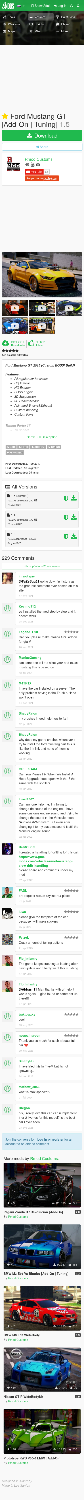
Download (45, 135)
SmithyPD (26, 1061)
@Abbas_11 (28, 989)
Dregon (24, 1108)
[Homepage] (27, 164)
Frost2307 (26, 799)
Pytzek (24, 937)
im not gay (27, 576)
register (57, 1139)
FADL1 (24, 890)
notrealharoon (29, 1035)
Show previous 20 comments (42, 566)
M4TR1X (25, 683)
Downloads (18, 345)
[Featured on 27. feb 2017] (5, 116)
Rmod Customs (38, 159)
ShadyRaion (28, 713)
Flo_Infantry (28, 958)
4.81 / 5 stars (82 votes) (15, 355)
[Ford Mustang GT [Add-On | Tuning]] (42, 275)
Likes (39, 345)
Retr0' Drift (27, 847)
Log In (42, 1139)
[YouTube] (32, 164)
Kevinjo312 (27, 606)
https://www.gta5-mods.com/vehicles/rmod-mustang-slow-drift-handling (46, 861)
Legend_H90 (28, 632)
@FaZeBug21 (29, 581)
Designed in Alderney (17, 1481)
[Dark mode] (71, 5)
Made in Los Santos (16, 1485)
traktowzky (27, 1014)
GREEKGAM (28, 769)
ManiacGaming (30, 657)
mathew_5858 (29, 1086)
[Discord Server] (38, 164)
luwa (22, 911)
